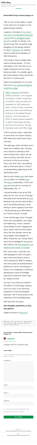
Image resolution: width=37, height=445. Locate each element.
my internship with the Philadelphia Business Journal (18, 35)
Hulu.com (23, 313)
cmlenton (11, 339)
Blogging (25, 323)
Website (6, 401)
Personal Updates (10, 323)
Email (6, 393)
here (30, 128)
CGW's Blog (6, 2)
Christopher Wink (19, 321)
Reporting (17, 324)
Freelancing (11, 324)
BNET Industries (13, 50)
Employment (6, 324)
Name (6, 385)
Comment (7, 360)
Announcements (19, 323)
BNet (29, 323)
